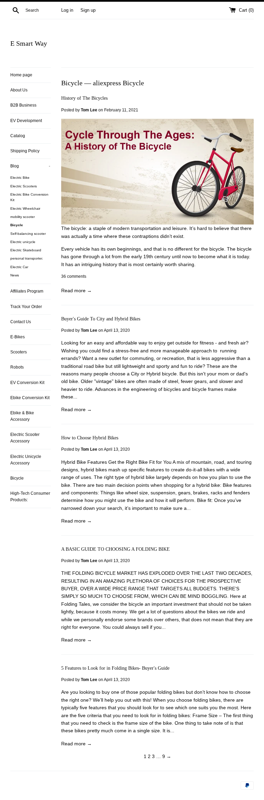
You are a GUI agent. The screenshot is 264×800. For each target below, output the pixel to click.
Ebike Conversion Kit (30, 397)
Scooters (18, 352)
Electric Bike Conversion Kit (29, 197)
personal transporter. (26, 258)
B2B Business (23, 105)
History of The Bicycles (84, 98)
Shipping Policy (25, 151)
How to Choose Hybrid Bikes (89, 437)
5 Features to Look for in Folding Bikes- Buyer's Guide (115, 668)
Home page (21, 75)
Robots (17, 367)
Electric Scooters (23, 186)
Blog (30, 166)
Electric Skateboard (25, 250)
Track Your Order (26, 306)
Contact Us (20, 321)
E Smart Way (28, 43)
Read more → (76, 290)
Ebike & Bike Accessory (22, 416)
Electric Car (19, 267)
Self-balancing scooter (28, 233)
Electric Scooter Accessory (25, 437)
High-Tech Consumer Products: (30, 496)
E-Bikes (17, 337)
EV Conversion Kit (27, 382)
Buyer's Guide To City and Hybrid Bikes (100, 318)
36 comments (73, 276)
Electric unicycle (22, 242)
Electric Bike (20, 177)
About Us (19, 90)
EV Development (26, 120)
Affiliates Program (26, 291)
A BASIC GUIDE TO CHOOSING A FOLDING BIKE (115, 549)
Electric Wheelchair (25, 208)
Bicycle (16, 225)
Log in (67, 10)
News (14, 275)
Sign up (88, 10)
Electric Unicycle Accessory (25, 459)
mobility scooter (22, 217)
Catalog (17, 135)
